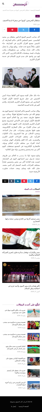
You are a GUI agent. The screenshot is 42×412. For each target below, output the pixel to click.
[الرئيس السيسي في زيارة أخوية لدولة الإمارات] (33, 385)
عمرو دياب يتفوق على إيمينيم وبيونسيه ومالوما (16, 371)
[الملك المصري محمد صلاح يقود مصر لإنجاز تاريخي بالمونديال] (33, 349)
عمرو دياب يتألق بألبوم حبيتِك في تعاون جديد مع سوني (15, 311)
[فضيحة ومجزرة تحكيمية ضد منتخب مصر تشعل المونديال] (33, 325)
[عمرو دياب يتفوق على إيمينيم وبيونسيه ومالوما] (33, 373)
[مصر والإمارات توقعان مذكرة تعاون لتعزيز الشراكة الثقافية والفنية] (21, 238)
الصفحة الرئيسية (35, 10)
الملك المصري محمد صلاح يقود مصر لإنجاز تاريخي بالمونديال (15, 347)
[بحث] (3, 3)
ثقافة (37, 16)
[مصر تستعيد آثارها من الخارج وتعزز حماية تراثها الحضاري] (21, 205)
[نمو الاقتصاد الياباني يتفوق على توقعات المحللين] (33, 361)
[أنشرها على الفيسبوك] (34, 30)
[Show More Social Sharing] (4, 30)
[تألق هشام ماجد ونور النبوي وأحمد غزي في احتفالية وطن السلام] (21, 272)
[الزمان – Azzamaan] (21, 3)
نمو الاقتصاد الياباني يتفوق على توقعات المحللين (15, 359)
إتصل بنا (13, 406)
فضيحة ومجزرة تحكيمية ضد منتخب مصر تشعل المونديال (14, 323)
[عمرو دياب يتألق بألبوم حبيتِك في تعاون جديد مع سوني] (33, 313)
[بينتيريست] (12, 30)
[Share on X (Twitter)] (23, 30)
